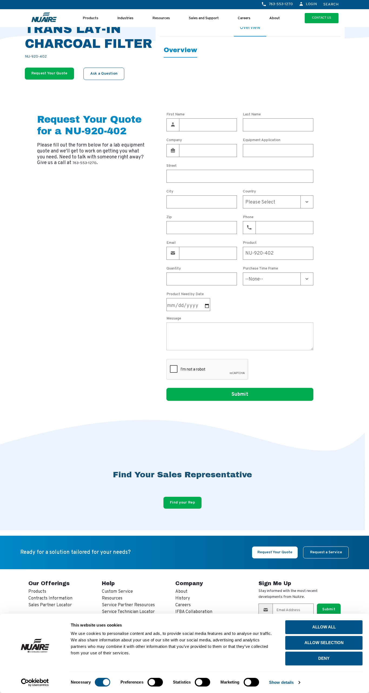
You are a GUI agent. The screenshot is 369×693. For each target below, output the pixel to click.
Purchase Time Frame (260, 268)
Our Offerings (49, 583)
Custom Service (117, 591)
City (169, 191)
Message (173, 318)
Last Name (252, 114)
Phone (248, 217)
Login (311, 4)
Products (90, 18)
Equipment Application (261, 140)
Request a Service (326, 552)
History (182, 598)
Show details (281, 682)
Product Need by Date (185, 294)
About (274, 18)
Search (330, 4)
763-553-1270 (281, 4)
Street (171, 166)
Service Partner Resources (128, 605)
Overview (250, 28)
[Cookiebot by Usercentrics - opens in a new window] (35, 682)
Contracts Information (50, 598)
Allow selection (324, 642)
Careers (244, 18)
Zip (169, 217)
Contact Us (321, 18)
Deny (324, 658)
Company (174, 140)
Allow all (324, 627)
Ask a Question (104, 73)
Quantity (173, 268)
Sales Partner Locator (50, 605)
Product (250, 243)
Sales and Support (204, 18)
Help (108, 583)
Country (249, 191)
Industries (125, 18)
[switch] (155, 682)
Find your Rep (182, 502)
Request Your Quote (49, 73)
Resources (161, 18)
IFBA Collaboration (193, 612)
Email (171, 243)
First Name (175, 114)
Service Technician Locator (128, 612)
